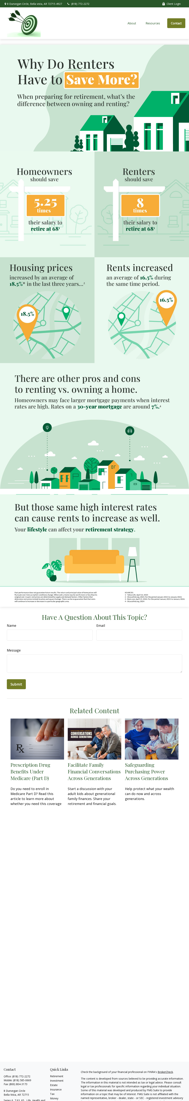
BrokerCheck (165, 1072)
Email (100, 625)
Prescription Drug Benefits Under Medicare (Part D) (30, 771)
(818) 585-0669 (22, 1080)
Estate (54, 1085)
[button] (132, 23)
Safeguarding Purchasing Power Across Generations (146, 771)
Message (14, 650)
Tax (52, 1094)
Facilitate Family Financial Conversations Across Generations (94, 771)
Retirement (56, 1076)
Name (11, 625)
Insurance (56, 1089)
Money (54, 1098)
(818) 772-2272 (80, 4)
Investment (56, 1080)
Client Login (174, 4)
